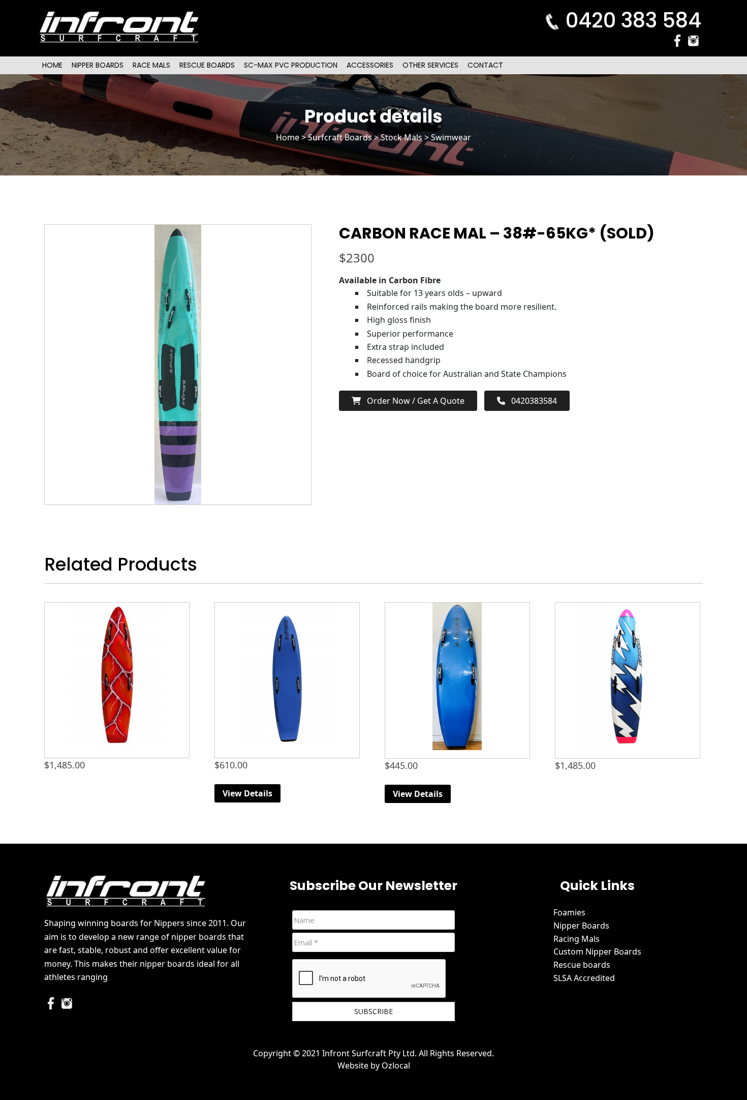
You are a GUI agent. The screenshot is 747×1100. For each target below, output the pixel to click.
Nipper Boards (97, 65)
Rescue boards (581, 964)
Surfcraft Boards (340, 137)
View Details (247, 793)
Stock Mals (401, 137)
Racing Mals (576, 938)
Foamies (569, 912)
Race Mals (151, 65)
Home (52, 65)
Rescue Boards (207, 65)
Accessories (370, 65)
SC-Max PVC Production (290, 65)
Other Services (430, 65)
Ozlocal (396, 1065)
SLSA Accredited (584, 978)
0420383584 (531, 400)
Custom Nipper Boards (597, 951)
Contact (485, 65)
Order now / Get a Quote (412, 400)
